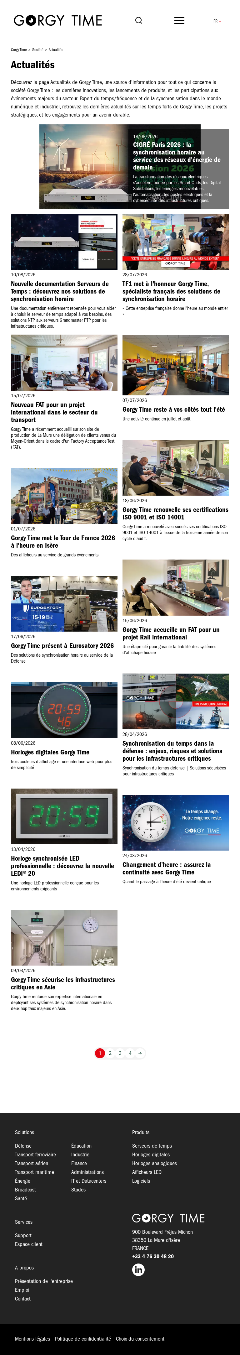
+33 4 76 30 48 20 (153, 1256)
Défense (23, 1146)
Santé (21, 1198)
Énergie (22, 1181)
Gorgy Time (19, 50)
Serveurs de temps (152, 1146)
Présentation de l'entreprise (44, 1281)
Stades (78, 1190)
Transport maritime (34, 1172)
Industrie (80, 1155)
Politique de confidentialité (83, 1339)
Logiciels (141, 1181)
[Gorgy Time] (58, 21)
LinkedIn (178, 1270)
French (215, 21)
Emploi (22, 1290)
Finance (79, 1163)
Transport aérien (31, 1163)
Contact (23, 1299)
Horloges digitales (151, 1155)
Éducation (81, 1146)
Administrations (87, 1172)
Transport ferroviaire (35, 1155)
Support (23, 1235)
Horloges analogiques (154, 1163)
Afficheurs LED (147, 1172)
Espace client (28, 1244)
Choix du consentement (140, 1339)
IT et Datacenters (88, 1181)
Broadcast (25, 1190)
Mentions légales (32, 1339)
